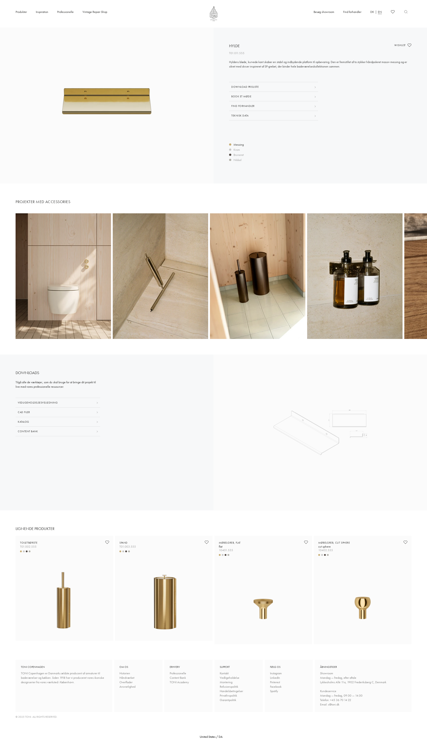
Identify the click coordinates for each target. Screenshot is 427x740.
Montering (226, 682)
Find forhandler (352, 12)
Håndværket (126, 678)
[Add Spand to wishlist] (207, 542)
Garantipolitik (228, 700)
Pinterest (275, 682)
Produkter (21, 12)
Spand (123, 542)
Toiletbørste (28, 542)
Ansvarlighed (127, 687)
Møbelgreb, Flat (230, 544)
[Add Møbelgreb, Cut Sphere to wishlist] (405, 542)
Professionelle (65, 12)
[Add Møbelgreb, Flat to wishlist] (306, 542)
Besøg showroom (324, 12)
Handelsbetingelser (231, 691)
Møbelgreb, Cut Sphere (334, 544)
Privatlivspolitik (228, 695)
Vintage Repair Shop (95, 12)
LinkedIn (275, 678)
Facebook (276, 687)
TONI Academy (179, 682)
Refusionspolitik (229, 687)
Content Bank (178, 678)
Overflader (126, 682)
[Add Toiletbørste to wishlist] (107, 542)
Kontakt (224, 673)
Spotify (274, 691)
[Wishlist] (393, 11)
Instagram (276, 673)
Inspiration (42, 12)
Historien (124, 673)
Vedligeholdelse (229, 678)
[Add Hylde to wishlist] (409, 45)
